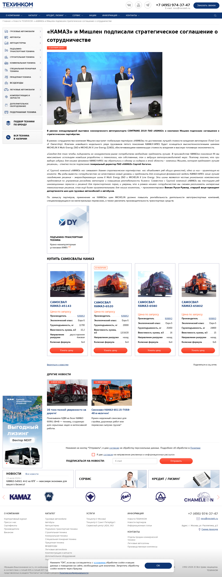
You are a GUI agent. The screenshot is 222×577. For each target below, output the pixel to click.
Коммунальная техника (22, 63)
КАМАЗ (81, 316)
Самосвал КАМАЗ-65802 (192, 304)
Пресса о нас (10, 522)
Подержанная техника (23, 112)
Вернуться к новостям (57, 364)
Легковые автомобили (22, 89)
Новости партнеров (137, 522)
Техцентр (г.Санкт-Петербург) (100, 522)
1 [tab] (6, 463)
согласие (114, 448)
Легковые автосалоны (138, 543)
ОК (158, 565)
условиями (100, 562)
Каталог (33, 15)
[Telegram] (147, 5)
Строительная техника (22, 57)
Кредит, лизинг (55, 15)
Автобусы (15, 37)
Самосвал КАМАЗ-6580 (147, 304)
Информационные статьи (140, 525)
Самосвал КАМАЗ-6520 (103, 304)
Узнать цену (66, 350)
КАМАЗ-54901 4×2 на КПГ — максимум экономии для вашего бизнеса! (36, 483)
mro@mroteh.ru (181, 8)
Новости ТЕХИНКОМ (137, 519)
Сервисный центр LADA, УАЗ (99, 525)
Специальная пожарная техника (23, 70)
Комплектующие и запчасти (20, 96)
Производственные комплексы (142, 546)
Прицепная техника (20, 77)
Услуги (90, 513)
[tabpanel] (22, 432)
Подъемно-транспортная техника (22, 50)
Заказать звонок (206, 5)
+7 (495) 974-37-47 (173, 5)
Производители (11, 529)
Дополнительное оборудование (19, 105)
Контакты (131, 15)
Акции (92, 15)
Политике (195, 448)
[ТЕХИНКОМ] (21, 5)
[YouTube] (138, 5)
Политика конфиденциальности (73, 573)
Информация (109, 15)
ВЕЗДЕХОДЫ (16, 83)
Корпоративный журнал (15, 519)
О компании (13, 15)
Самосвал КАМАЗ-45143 (60, 304)
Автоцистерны (18, 43)
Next (218, 497)
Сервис (76, 15)
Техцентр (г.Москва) (96, 519)
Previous (4, 497)
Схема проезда (210, 529)
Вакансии (8, 532)
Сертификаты (10, 525)
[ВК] (129, 5)
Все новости (32, 474)
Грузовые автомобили (22, 31)
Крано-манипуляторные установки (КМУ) (63, 246)
